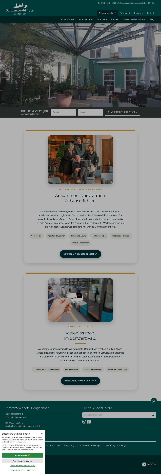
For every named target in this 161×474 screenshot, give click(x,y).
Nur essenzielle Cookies (22, 461)
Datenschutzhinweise (17, 470)
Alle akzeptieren (21, 455)
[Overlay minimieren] (41, 433)
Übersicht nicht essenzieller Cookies (22, 466)
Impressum (31, 470)
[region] (22, 443)
